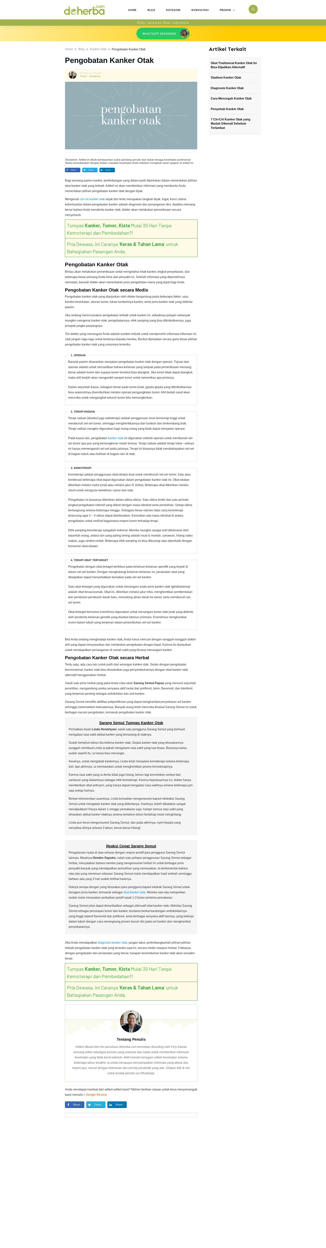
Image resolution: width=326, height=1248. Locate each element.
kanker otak (115, 438)
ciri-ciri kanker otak (92, 199)
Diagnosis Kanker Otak (227, 88)
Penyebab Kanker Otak (227, 109)
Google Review (96, 1094)
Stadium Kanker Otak (226, 77)
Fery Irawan (90, 76)
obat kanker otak (134, 892)
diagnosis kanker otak (112, 942)
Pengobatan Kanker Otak (109, 60)
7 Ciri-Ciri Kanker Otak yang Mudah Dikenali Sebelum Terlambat (230, 123)
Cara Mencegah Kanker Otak (231, 98)
